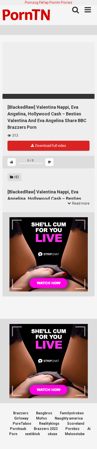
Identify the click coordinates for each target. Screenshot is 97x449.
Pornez (66, 2)
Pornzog (31, 2)
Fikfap (44, 2)
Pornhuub (18, 429)
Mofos (41, 418)
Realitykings (49, 423)
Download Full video (50, 146)
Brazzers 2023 (46, 429)
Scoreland (75, 423)
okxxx (52, 434)
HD (16, 177)
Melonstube (75, 434)
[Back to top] (88, 439)
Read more (80, 203)
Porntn (54, 2)
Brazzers (20, 413)
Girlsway (21, 418)
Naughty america (69, 418)
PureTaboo (22, 423)
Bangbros (44, 413)
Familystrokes (72, 413)
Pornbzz (72, 429)
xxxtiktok (32, 434)
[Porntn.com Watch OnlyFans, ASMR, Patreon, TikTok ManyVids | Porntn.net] (27, 15)
